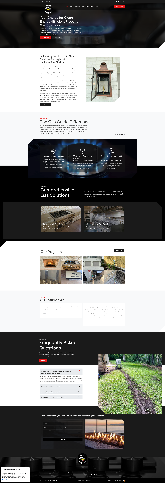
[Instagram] (123, 2)
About (71, 6)
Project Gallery (85, 6)
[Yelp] (119, 2)
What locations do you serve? (50, 387)
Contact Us (97, 6)
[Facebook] (116, 2)
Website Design (111, 480)
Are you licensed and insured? (50, 392)
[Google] (121, 2)
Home (66, 6)
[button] (61, 372)
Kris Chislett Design (119, 480)
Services (77, 6)
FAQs (91, 6)
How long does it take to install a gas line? (54, 397)
